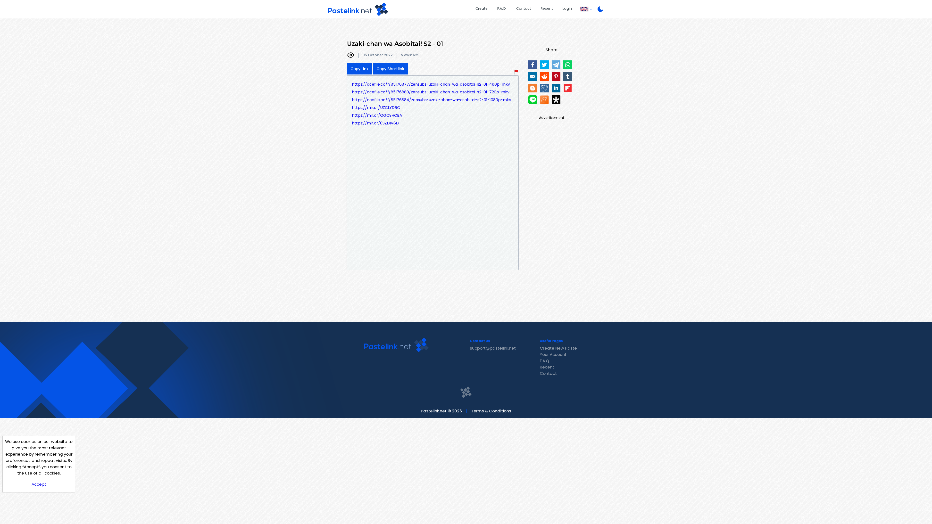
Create (481, 8)
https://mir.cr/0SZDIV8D (375, 123)
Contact (523, 8)
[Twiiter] (544, 64)
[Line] (532, 99)
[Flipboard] (567, 88)
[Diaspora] (556, 99)
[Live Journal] (544, 88)
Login (567, 8)
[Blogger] (532, 88)
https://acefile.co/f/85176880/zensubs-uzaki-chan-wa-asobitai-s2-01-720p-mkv (430, 92)
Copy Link (359, 68)
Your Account (553, 354)
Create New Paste (558, 348)
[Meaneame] (544, 99)
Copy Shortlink (390, 68)
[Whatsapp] (567, 64)
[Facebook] (532, 64)
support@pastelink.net (493, 348)
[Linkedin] (556, 88)
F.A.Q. (502, 8)
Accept (39, 484)
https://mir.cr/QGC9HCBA (377, 115)
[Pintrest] (556, 76)
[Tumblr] (567, 76)
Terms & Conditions (491, 411)
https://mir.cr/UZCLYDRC (376, 107)
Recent (547, 8)
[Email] (532, 76)
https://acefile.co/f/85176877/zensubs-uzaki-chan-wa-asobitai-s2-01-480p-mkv (431, 84)
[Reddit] (544, 76)
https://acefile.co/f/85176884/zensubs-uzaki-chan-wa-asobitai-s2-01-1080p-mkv (431, 100)
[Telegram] (556, 64)
